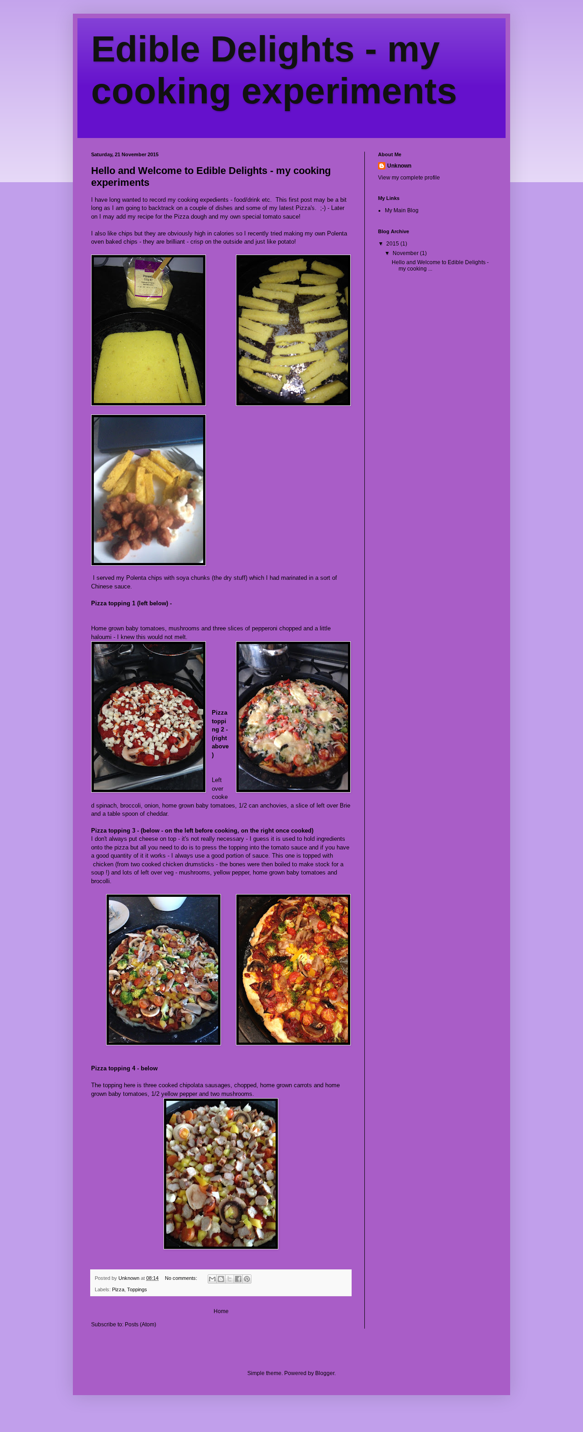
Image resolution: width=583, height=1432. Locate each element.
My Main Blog (402, 210)
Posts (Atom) (140, 1324)
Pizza (118, 1289)
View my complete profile (409, 177)
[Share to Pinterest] (246, 1279)
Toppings (137, 1289)
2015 (393, 243)
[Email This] (212, 1279)
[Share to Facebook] (238, 1279)
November (406, 253)
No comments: (182, 1278)
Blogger (324, 1373)
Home (221, 1311)
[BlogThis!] (220, 1279)
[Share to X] (229, 1279)
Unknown (399, 166)
